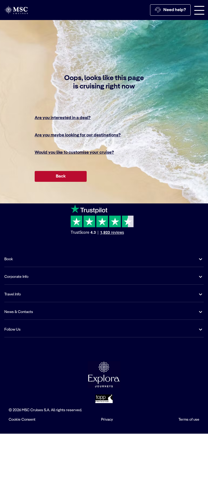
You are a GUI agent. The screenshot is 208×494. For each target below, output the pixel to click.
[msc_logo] (16, 10)
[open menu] (199, 10)
